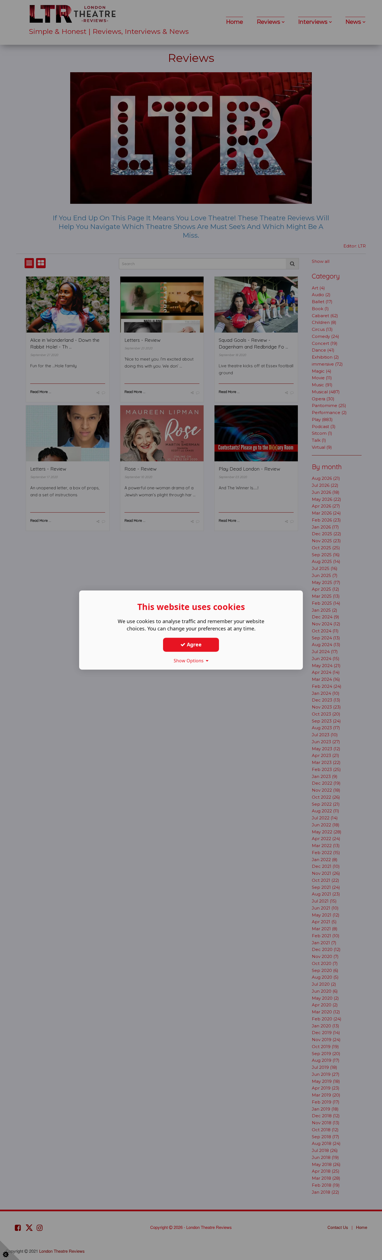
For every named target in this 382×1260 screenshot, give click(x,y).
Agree (193, 644)
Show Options (190, 661)
